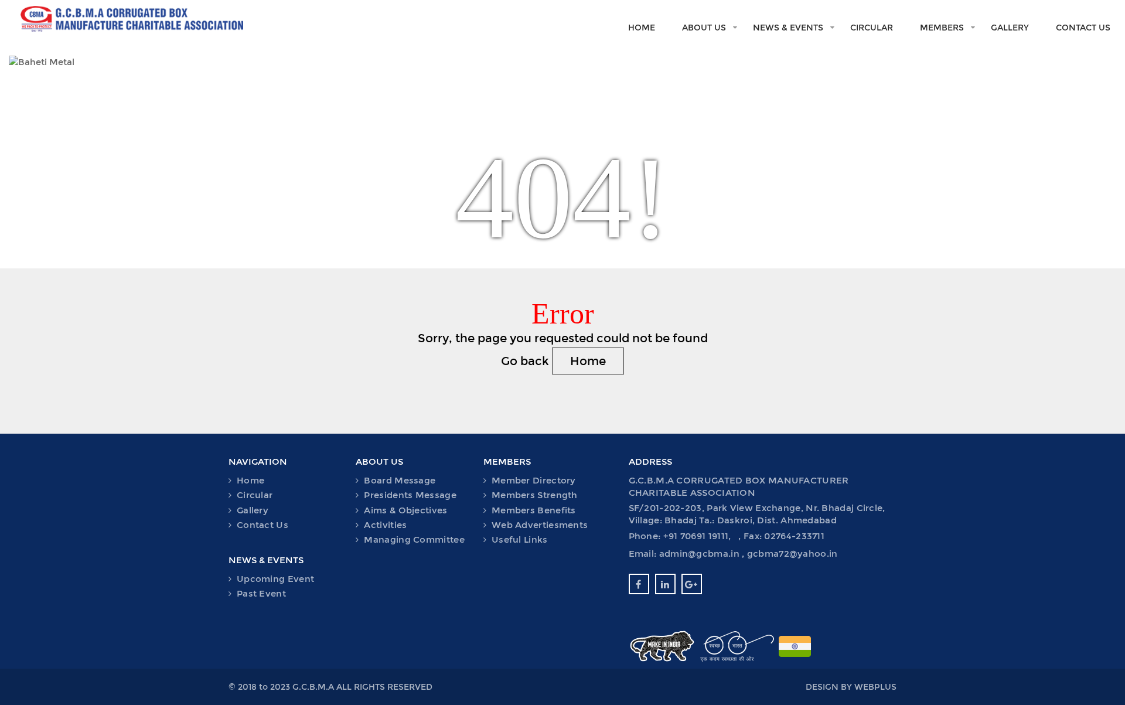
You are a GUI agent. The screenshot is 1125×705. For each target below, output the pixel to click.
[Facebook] (639, 584)
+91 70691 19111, (698, 535)
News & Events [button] (788, 27)
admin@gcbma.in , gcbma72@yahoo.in (748, 553)
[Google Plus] (691, 584)
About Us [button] (704, 27)
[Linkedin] (665, 584)
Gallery (1010, 27)
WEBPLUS (875, 687)
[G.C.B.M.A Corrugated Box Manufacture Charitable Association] (122, 16)
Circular (871, 27)
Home (641, 27)
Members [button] (942, 27)
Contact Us (1083, 27)
